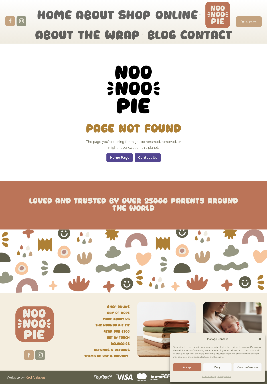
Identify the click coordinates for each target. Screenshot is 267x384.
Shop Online (158, 15)
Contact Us (147, 157)
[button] (260, 339)
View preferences (247, 367)
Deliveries (120, 344)
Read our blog (117, 331)
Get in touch (118, 337)
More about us (116, 319)
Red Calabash (36, 377)
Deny (217, 367)
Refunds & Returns (112, 350)
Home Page (119, 157)
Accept (187, 367)
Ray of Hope (118, 313)
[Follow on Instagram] (21, 21)
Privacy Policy (224, 376)
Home (54, 15)
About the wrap (87, 35)
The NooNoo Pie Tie (113, 325)
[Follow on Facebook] (10, 21)
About (95, 15)
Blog (161, 35)
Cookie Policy (209, 376)
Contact (206, 35)
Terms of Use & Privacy (107, 356)
